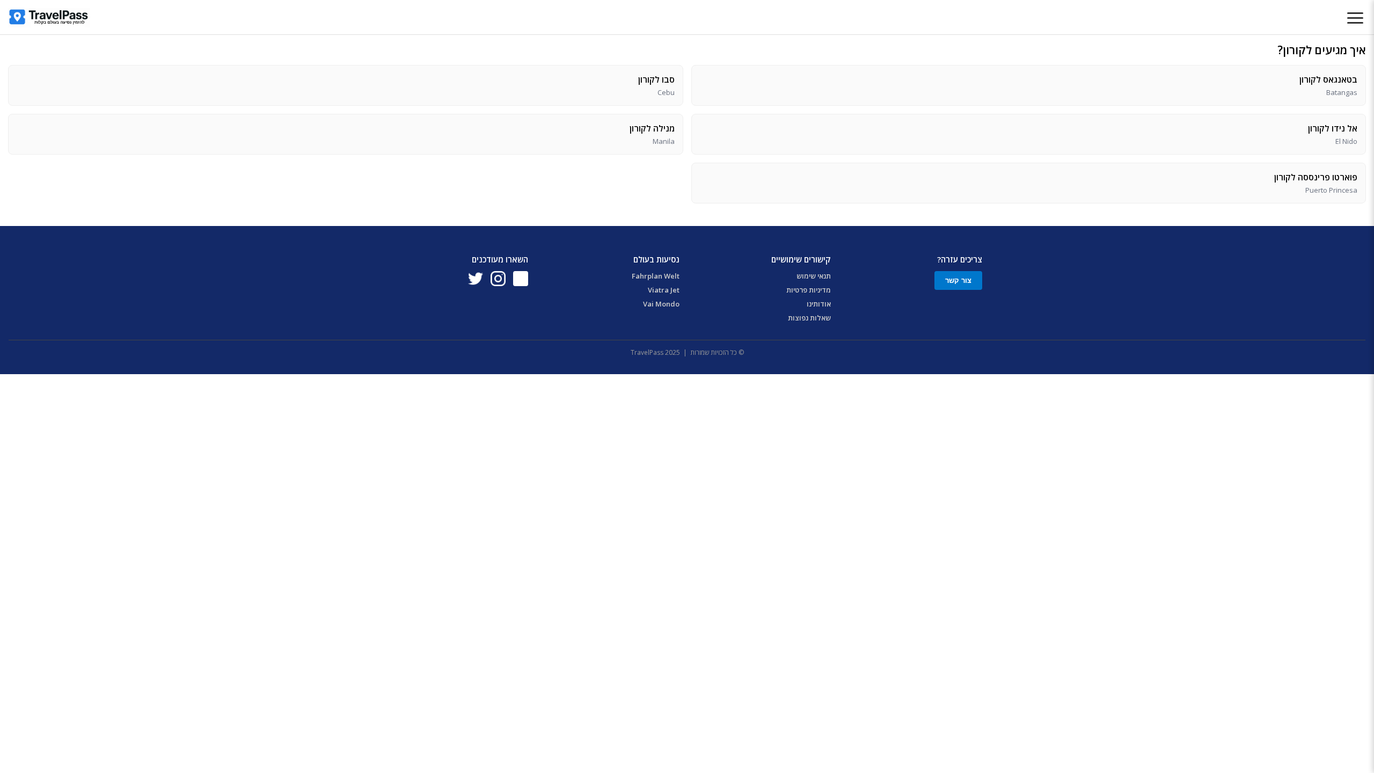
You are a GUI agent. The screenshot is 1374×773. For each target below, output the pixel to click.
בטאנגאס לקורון (1328, 79)
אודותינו (819, 304)
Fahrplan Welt (655, 276)
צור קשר (958, 280)
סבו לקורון (656, 79)
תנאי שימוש (813, 276)
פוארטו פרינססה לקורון (1315, 177)
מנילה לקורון (652, 128)
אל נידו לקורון (1332, 128)
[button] (1355, 18)
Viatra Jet (663, 290)
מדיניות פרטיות (808, 290)
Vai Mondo (661, 304)
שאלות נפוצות (809, 318)
